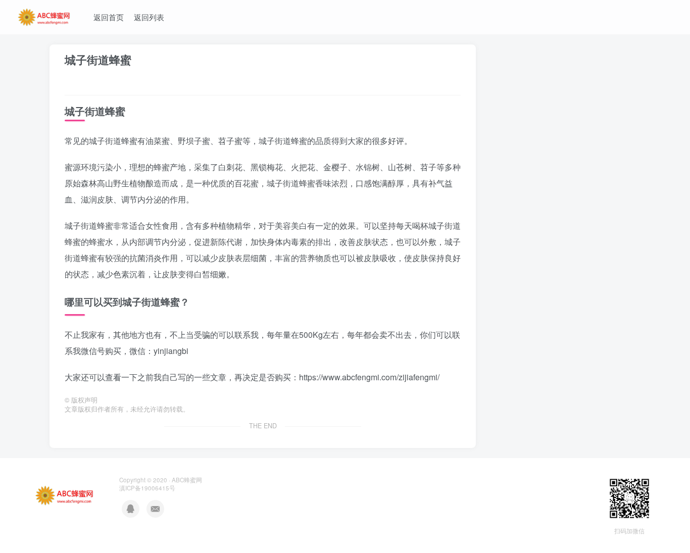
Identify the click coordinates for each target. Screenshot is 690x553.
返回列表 (149, 17)
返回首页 (108, 17)
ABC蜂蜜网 (187, 480)
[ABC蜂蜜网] (44, 15)
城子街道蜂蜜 (98, 60)
